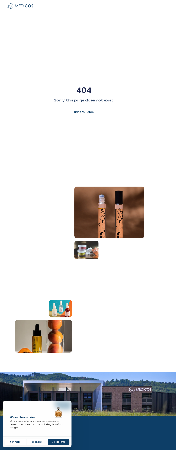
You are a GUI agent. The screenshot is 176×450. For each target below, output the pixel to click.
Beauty (142, 427)
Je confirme (58, 441)
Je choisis (37, 441)
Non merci (15, 441)
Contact (102, 448)
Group (100, 427)
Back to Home (84, 112)
